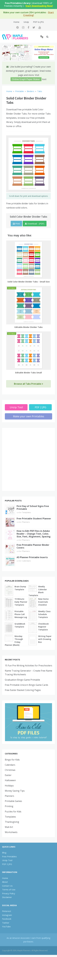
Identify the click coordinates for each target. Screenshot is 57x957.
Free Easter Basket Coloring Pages (23, 690)
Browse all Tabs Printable (28, 383)
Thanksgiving (12, 821)
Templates (26, 512)
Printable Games (13, 801)
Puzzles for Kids (13, 811)
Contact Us (7, 885)
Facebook (6, 918)
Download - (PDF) (35, 223)
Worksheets (11, 832)
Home (16, 22)
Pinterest (6, 911)
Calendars (26, 561)
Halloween (10, 780)
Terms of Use (8, 889)
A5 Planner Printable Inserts (32, 557)
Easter (8, 775)
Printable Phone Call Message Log (21, 614)
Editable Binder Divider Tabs (29, 327)
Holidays (9, 785)
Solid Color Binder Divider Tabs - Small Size (28, 281)
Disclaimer (7, 897)
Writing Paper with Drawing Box (44, 639)
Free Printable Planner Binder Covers (33, 546)
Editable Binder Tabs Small (28, 372)
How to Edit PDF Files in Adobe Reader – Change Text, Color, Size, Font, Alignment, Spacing (33, 533)
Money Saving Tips (15, 790)
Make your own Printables (28, 416)
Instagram (7, 915)
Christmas (10, 770)
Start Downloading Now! (39, 5)
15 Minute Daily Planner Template (21, 602)
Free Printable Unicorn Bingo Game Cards (26, 684)
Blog (4, 852)
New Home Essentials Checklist (43, 602)
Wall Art (9, 827)
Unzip (26, 22)
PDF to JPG (38, 22)
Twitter (5, 922)
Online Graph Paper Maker (26, 79)
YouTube (6, 926)
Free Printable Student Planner (34, 518)
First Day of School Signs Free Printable (33, 507)
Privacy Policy (8, 893)
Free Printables (9, 856)
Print (17, 223)
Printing (9, 806)
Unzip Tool (16, 407)
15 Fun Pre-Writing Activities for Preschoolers (28, 665)
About (5, 881)
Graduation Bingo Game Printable (22, 679)
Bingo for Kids (12, 759)
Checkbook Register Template (43, 626)
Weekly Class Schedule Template (44, 614)
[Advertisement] (28, 459)
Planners (26, 522)
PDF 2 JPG (40, 407)
